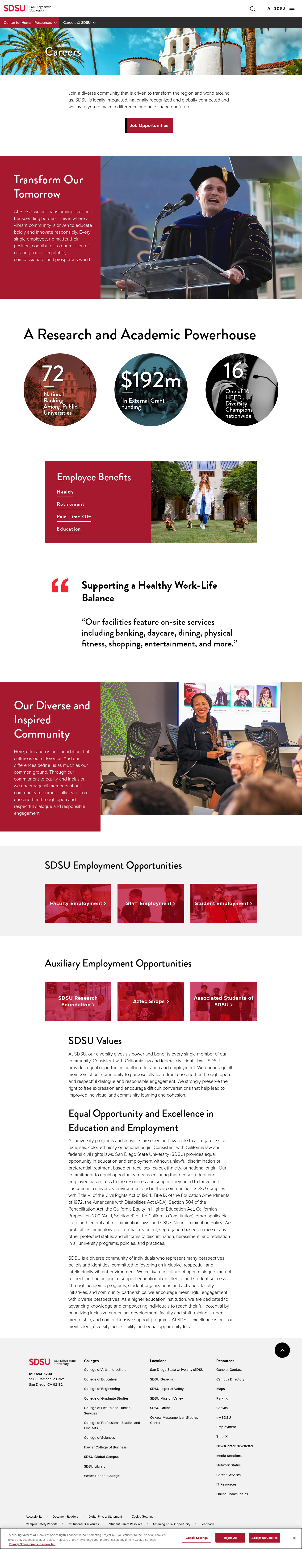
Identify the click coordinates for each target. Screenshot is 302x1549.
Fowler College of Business (105, 1447)
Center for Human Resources (28, 22)
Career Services (228, 1474)
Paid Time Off (74, 517)
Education (69, 529)
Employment (226, 1426)
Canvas (222, 1407)
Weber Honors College (102, 1475)
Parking (222, 1398)
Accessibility (34, 1516)
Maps (220, 1388)
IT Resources (226, 1484)
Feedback (207, 1524)
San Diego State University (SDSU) (177, 1369)
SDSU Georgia (161, 1379)
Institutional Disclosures (83, 1524)
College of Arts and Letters (105, 1369)
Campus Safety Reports (41, 1524)
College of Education (100, 1379)
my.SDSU (223, 1417)
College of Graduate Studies (106, 1398)
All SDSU (276, 8)
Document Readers (65, 1516)
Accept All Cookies (264, 1537)
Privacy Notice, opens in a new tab (32, 1544)
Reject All (230, 1537)
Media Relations (229, 1455)
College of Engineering (102, 1388)
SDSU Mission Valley (166, 1398)
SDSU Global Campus (101, 1456)
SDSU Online (160, 1407)
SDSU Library (94, 1466)
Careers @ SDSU (77, 22)
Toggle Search (253, 8)
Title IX (222, 1436)
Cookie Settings (142, 1516)
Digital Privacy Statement (105, 1516)
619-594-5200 (40, 1373)
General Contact (229, 1369)
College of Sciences (99, 1437)
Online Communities (232, 1493)
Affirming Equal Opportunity (171, 1524)
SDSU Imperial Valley (167, 1388)
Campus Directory (230, 1379)
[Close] (294, 1538)
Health (65, 492)
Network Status (228, 1465)
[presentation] (91, 1361)
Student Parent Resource (125, 1524)
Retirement (71, 504)
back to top (282, 1350)
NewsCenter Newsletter (234, 1445)
